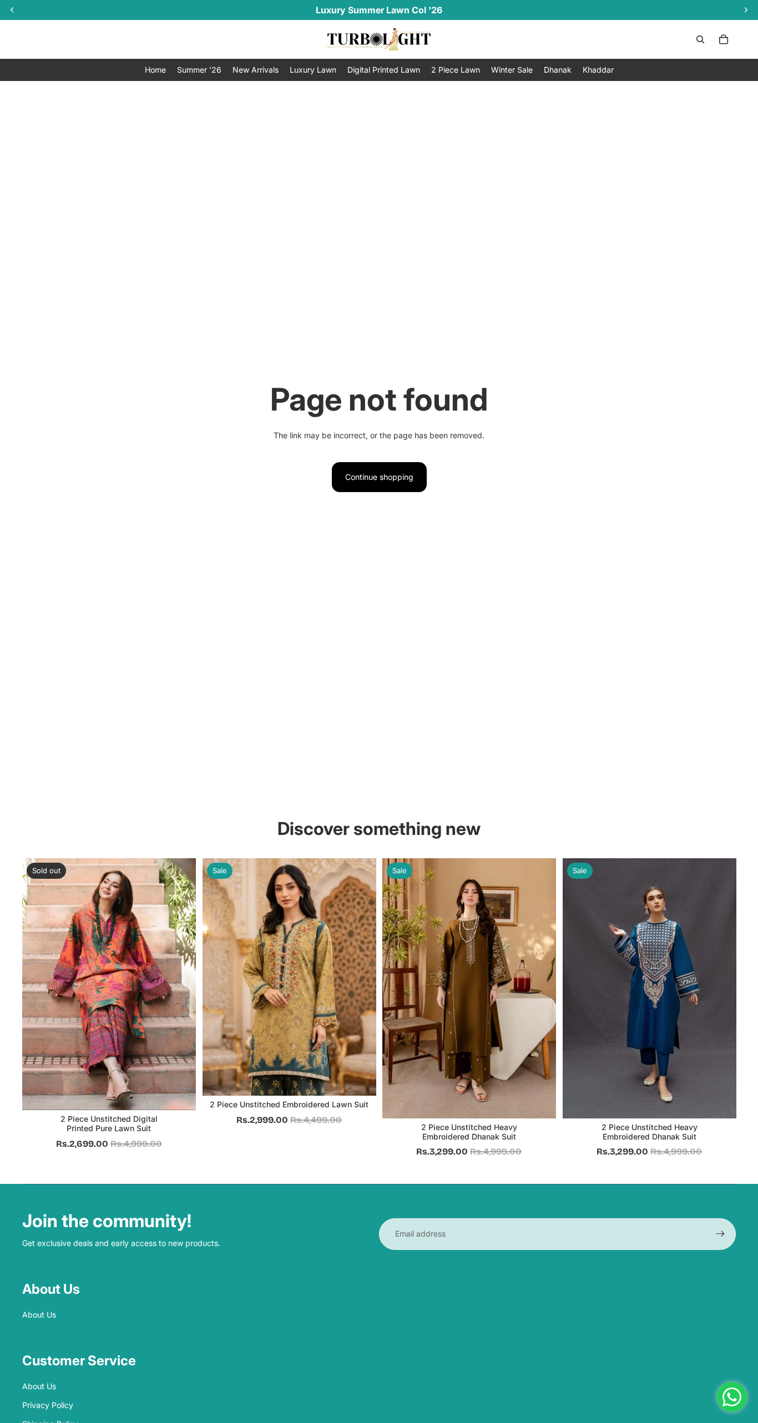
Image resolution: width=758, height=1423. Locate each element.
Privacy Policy (47, 1405)
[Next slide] (359, 977)
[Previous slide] (219, 977)
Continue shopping (379, 477)
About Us (39, 1314)
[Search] (700, 39)
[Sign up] (720, 1233)
